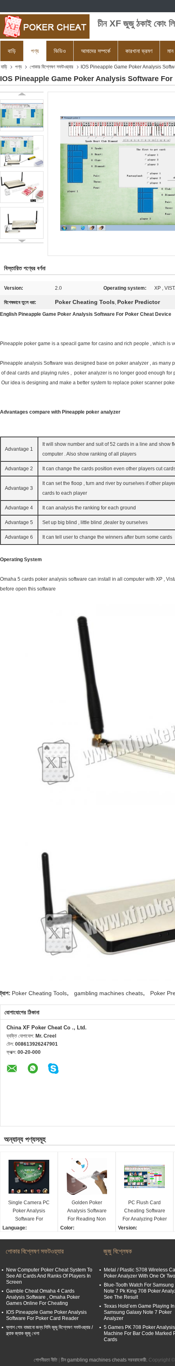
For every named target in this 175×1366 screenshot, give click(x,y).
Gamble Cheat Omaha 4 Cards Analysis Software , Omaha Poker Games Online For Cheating (43, 1297)
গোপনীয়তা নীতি (45, 1360)
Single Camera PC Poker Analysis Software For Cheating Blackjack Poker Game (29, 1211)
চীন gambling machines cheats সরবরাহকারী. (105, 1360)
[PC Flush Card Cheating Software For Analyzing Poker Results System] (144, 1176)
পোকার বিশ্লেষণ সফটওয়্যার (51, 67)
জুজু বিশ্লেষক (117, 1251)
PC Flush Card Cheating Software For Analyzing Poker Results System (144, 1211)
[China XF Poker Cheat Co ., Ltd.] (45, 26)
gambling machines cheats (108, 993)
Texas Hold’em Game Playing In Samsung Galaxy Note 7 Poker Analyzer (139, 1312)
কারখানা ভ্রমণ (138, 51)
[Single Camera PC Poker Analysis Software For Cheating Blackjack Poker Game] (28, 1176)
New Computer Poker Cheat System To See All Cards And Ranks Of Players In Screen (49, 1276)
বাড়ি (12, 51)
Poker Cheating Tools (39, 993)
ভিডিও (60, 51)
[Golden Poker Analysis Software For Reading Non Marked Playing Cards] (86, 1176)
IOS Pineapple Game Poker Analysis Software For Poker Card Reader (46, 1315)
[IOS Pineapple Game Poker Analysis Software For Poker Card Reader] (22, 115)
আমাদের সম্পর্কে (95, 51)
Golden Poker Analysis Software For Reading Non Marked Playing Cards (87, 1211)
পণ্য (35, 51)
